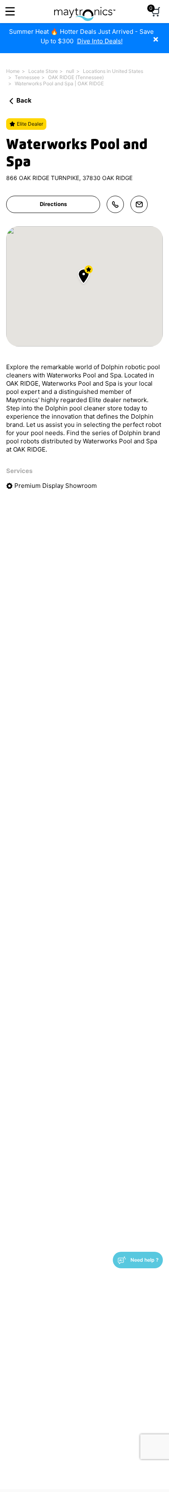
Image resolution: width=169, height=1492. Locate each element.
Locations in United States (113, 71)
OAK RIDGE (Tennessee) (76, 77)
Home (13, 71)
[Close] (162, 35)
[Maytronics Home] (84, 10)
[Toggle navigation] (10, 11)
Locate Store (43, 71)
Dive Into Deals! (100, 41)
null (70, 71)
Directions (53, 204)
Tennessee (27, 77)
